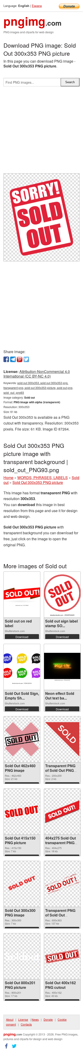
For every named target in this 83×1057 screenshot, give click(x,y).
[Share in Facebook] (6, 359)
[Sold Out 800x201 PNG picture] (22, 956)
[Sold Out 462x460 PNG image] (22, 739)
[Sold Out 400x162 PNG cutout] (62, 956)
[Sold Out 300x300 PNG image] (22, 884)
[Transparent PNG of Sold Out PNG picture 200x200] (62, 739)
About (9, 1019)
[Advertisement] (41, 131)
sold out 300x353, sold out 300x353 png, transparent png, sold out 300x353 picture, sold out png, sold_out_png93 (38, 387)
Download (21, 637)
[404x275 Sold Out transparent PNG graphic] (62, 811)
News (35, 1019)
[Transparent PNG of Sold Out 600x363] (62, 884)
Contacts (26, 1024)
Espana (37, 5)
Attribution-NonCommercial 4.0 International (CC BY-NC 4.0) (36, 374)
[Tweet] (26, 359)
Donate (48, 1019)
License (23, 1019)
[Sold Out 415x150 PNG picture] (22, 811)
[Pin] (19, 359)
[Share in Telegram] (13, 359)
